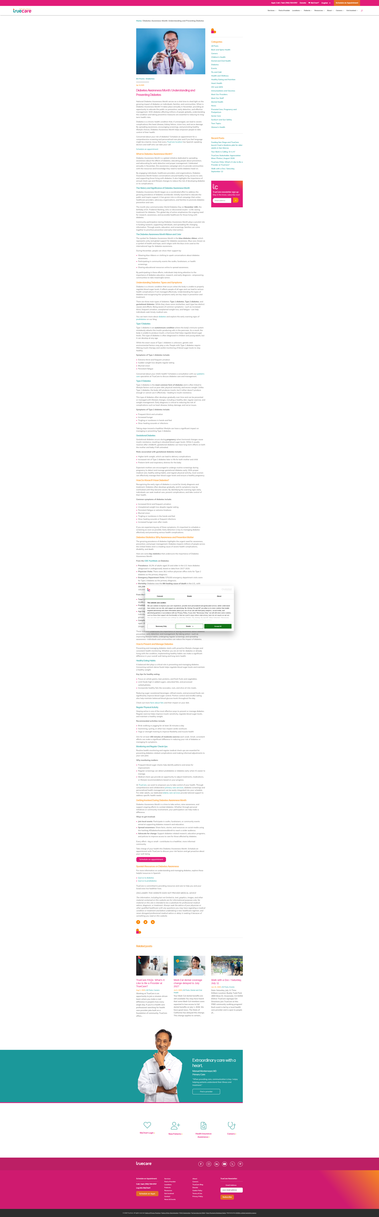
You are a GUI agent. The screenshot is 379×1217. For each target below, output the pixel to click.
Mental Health (217, 102)
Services (271, 11)
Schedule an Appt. (147, 1193)
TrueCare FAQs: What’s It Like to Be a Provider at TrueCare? (150, 983)
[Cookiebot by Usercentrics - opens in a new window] (223, 589)
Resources (318, 11)
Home (138, 21)
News (213, 106)
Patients (307, 11)
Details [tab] (189, 596)
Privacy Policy (197, 1196)
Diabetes (150, 79)
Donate (303, 3)
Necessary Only (161, 626)
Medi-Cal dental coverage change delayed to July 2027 (188, 983)
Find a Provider (284, 11)
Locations (296, 11)
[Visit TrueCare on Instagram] (208, 1164)
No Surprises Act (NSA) (198, 1213)
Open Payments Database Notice (216, 1213)
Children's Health (218, 57)
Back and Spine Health (220, 50)
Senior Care (216, 116)
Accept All (217, 626)
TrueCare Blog (197, 1185)
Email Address (232, 1185)
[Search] (362, 10)
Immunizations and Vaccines (223, 91)
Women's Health (218, 127)
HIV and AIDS (217, 87)
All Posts (140, 79)
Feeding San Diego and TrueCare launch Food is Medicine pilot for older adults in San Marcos (227, 145)
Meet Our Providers (219, 94)
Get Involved (351, 11)
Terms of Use (197, 1193)
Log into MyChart (143, 1188)
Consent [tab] (160, 596)
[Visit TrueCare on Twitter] (232, 1164)
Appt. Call (275, 3)
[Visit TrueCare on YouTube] (224, 1164)
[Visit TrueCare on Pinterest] (240, 1164)
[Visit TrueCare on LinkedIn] (216, 1164)
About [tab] (219, 596)
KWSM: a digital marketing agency (246, 1213)
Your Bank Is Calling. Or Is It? (223, 152)
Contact (167, 1196)
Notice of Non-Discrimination (169, 1213)
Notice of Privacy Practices (152, 1213)
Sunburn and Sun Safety (221, 120)
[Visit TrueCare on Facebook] (200, 1164)
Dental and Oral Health (221, 61)
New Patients (175, 1134)
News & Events (170, 1199)
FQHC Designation (184, 1213)
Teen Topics (216, 123)
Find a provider (206, 1091)
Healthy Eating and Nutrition (223, 79)
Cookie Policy (197, 1190)
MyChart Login (147, 1133)
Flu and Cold (216, 72)
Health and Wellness (220, 76)
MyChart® (314, 3)
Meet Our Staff (217, 98)
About (329, 11)
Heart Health (216, 83)
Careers (339, 11)
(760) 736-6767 (291, 3)
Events (214, 68)
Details (188, 626)
